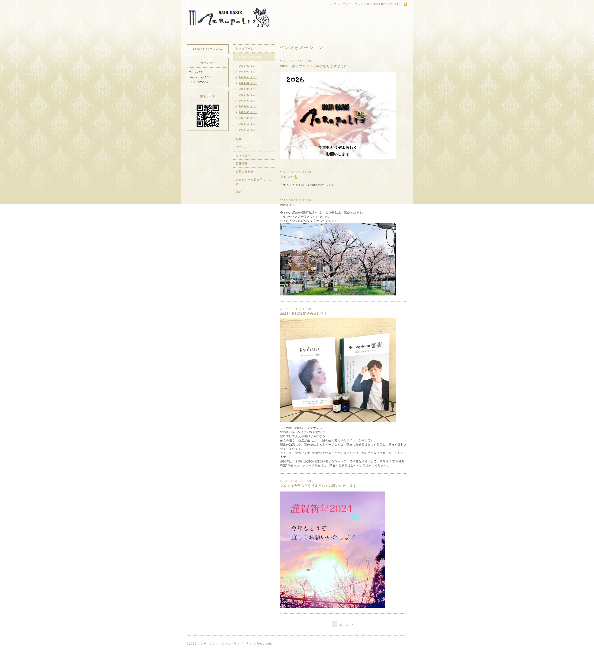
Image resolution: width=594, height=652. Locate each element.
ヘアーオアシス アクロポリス (218, 643)
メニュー (242, 147)
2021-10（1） (248, 129)
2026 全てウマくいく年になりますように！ (315, 66)
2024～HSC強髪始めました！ (303, 313)
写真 (239, 139)
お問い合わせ (245, 171)
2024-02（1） (248, 83)
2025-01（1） (248, 71)
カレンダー (243, 155)
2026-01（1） (248, 65)
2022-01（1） (248, 118)
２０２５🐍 (289, 177)
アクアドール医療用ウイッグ (254, 181)
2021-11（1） (248, 123)
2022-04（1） (248, 106)
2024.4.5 (287, 205)
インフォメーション (249, 56)
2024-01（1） (248, 89)
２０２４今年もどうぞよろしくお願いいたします (318, 486)
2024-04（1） (248, 77)
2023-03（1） (248, 94)
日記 (239, 191)
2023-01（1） (248, 100)
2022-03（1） (248, 112)
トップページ (245, 48)
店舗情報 (242, 163)
